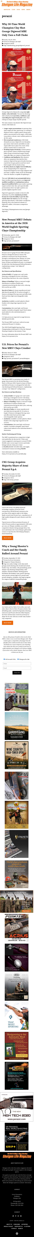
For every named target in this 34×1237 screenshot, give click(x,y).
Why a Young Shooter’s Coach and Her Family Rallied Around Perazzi (15, 550)
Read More (7, 538)
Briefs (28, 9)
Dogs (18, 9)
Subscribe (17, 673)
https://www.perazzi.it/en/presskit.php (14, 454)
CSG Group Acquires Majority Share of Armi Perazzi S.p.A (15, 465)
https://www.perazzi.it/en (10, 336)
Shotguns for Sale (24, 659)
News (23, 9)
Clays (13, 9)
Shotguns (7, 9)
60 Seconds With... (10, 659)
